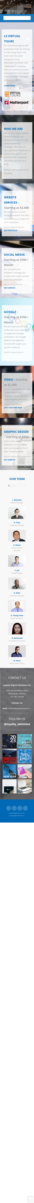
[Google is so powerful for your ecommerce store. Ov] (9, 786)
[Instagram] (25, 808)
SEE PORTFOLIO (10, 230)
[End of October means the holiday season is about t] (24, 786)
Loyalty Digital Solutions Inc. (17, 815)
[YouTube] (19, 808)
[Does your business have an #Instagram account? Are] (24, 771)
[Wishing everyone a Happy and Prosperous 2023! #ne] (9, 741)
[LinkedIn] (14, 808)
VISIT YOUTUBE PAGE (13, 408)
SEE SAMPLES (9, 288)
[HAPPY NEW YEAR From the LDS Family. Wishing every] (9, 771)
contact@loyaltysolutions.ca (19, 708)
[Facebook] (8, 808)
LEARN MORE (9, 85)
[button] (17, 18)
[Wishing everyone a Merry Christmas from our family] (24, 741)
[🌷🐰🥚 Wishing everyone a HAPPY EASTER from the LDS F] (24, 756)
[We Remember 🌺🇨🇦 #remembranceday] (9, 756)
